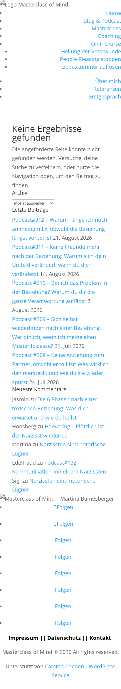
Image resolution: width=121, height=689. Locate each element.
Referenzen (107, 88)
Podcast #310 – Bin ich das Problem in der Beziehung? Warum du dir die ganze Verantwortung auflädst (59, 291)
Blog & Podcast (102, 20)
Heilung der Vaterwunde (91, 51)
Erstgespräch (105, 96)
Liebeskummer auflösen (91, 66)
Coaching (109, 36)
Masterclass (106, 28)
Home (113, 13)
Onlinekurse (106, 43)
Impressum (23, 637)
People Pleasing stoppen (90, 59)
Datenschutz (64, 637)
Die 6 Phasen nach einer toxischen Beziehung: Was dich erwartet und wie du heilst (54, 408)
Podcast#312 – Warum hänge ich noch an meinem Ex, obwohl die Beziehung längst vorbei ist (59, 228)
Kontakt (100, 637)
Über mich (108, 81)
